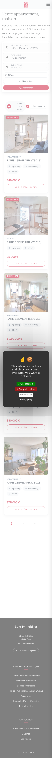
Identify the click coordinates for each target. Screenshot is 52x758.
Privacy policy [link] (26, 399)
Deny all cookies (26, 389)
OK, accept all (27, 384)
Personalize (26, 394)
